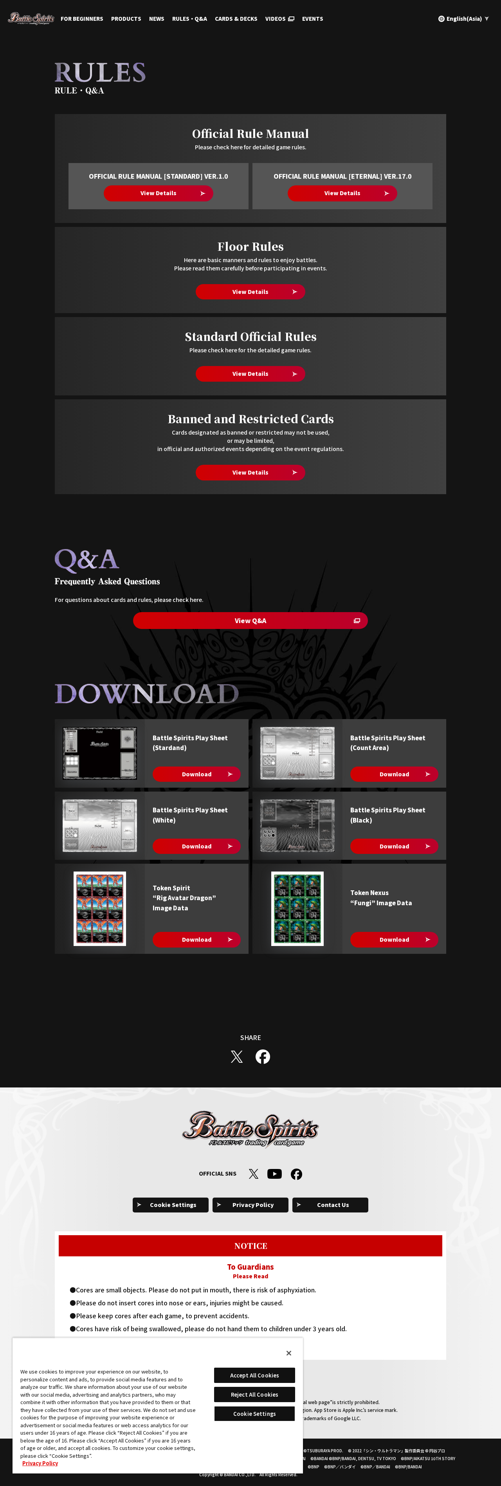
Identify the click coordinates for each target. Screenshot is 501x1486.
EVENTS (312, 18)
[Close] (288, 1353)
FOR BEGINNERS (82, 18)
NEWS (156, 18)
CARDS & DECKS (236, 18)
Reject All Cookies (254, 1394)
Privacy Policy (253, 1205)
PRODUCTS (126, 18)
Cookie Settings (173, 1205)
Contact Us (333, 1205)
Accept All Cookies (254, 1375)
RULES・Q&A (189, 18)
